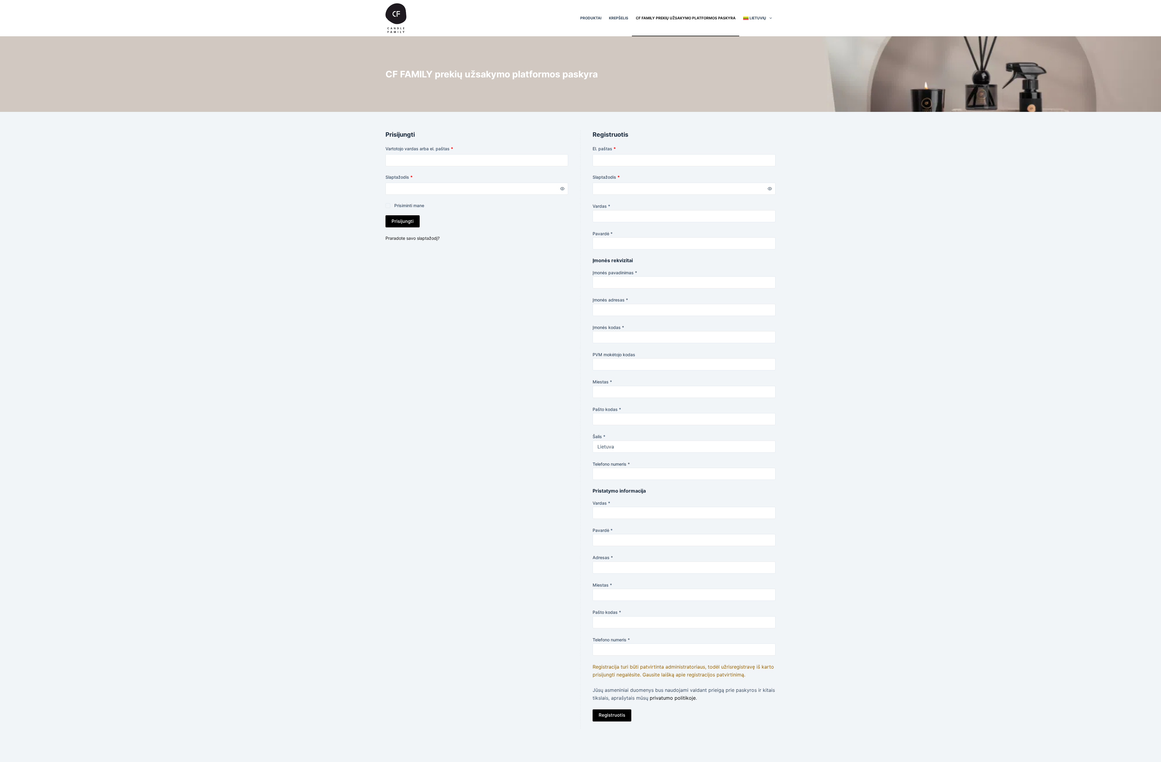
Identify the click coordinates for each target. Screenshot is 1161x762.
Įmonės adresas (610, 299)
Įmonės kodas (608, 327)
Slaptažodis (409, 177)
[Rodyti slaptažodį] (562, 189)
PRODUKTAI (590, 18)
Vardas (601, 206)
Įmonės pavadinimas (615, 272)
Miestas (602, 381)
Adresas (603, 557)
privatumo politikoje (673, 698)
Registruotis (612, 715)
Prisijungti (403, 221)
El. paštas (615, 148)
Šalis (599, 436)
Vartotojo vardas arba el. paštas (430, 148)
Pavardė (603, 233)
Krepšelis (618, 18)
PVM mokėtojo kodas (614, 354)
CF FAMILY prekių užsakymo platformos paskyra (686, 18)
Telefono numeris (611, 464)
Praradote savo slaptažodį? (412, 238)
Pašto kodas (607, 409)
